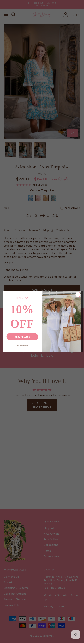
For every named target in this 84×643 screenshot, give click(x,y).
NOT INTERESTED (22, 345)
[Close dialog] (78, 294)
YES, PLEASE (22, 336)
